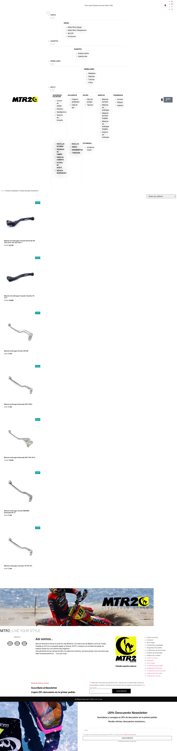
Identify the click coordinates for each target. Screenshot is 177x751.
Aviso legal (150, 643)
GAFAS (66, 23)
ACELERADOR (72, 95)
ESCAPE (85, 95)
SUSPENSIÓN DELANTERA (57, 96)
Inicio (2, 191)
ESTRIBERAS (87, 143)
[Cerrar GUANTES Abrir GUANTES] (52, 44)
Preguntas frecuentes (154, 648)
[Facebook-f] (10, 643)
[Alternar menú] (48, 13)
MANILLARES (89, 69)
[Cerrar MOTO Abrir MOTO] (52, 90)
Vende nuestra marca (126, 666)
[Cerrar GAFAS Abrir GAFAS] (52, 18)
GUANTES (78, 49)
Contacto (150, 640)
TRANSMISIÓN (118, 95)
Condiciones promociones (156, 650)
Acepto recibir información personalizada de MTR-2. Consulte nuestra (110, 734)
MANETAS (101, 95)
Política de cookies (154, 655)
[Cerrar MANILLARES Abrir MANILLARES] (52, 64)
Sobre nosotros (152, 637)
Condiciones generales (155, 645)
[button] (165, 5)
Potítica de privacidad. (130, 734)
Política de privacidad (154, 653)
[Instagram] (17, 643)
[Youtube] (24, 643)
